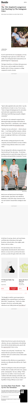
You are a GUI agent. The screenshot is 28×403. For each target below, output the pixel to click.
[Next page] (25, 293)
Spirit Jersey (15, 60)
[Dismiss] (26, 391)
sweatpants (19, 54)
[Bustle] (4, 2)
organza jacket (6, 347)
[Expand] (22, 391)
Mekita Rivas (4, 49)
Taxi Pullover (22, 305)
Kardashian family (19, 125)
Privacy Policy (3, 400)
